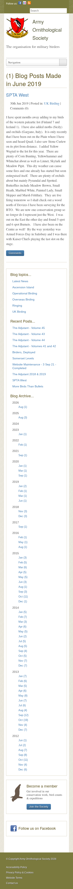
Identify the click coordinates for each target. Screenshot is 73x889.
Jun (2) (22, 636)
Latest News (20, 281)
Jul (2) (22, 745)
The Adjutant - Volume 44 (28, 340)
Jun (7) (22, 700)
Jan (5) (22, 612)
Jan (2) (22, 486)
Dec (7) (22, 665)
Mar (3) (22, 621)
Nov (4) (22, 725)
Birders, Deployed (23, 352)
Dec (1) (22, 601)
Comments (15, 253)
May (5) (22, 577)
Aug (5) (22, 646)
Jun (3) (22, 582)
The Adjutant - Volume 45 (28, 327)
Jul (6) (22, 705)
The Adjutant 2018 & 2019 (29, 374)
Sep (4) (22, 651)
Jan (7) (22, 676)
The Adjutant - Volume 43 (28, 334)
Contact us (12, 883)
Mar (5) (22, 686)
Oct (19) (23, 720)
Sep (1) (22, 455)
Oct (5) (22, 656)
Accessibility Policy (16, 867)
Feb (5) (22, 562)
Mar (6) (22, 567)
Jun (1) (22, 500)
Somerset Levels (23, 358)
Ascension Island (23, 287)
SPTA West (17, 95)
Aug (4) (22, 710)
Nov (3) (22, 511)
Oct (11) (23, 596)
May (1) (22, 542)
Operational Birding (24, 293)
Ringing (17, 305)
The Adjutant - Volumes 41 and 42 (34, 346)
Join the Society (38, 806)
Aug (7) (22, 750)
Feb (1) (22, 444)
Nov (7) (22, 660)
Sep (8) (22, 755)
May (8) (22, 695)
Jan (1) (22, 434)
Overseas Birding (23, 299)
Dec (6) (22, 769)
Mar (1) (22, 470)
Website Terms (14, 877)
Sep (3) (22, 591)
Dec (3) (22, 516)
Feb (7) (22, 617)
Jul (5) (22, 641)
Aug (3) (22, 417)
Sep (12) (23, 715)
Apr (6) (22, 626)
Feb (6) (22, 681)
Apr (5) (22, 572)
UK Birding (51, 103)
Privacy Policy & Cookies (19, 872)
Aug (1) (22, 407)
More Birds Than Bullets (27, 386)
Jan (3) (22, 557)
